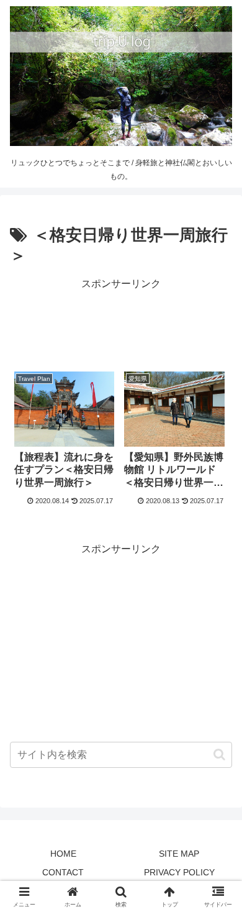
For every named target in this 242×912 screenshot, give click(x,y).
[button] (219, 754)
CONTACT (63, 872)
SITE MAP (179, 854)
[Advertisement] (121, 324)
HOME (63, 854)
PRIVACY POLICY (179, 872)
